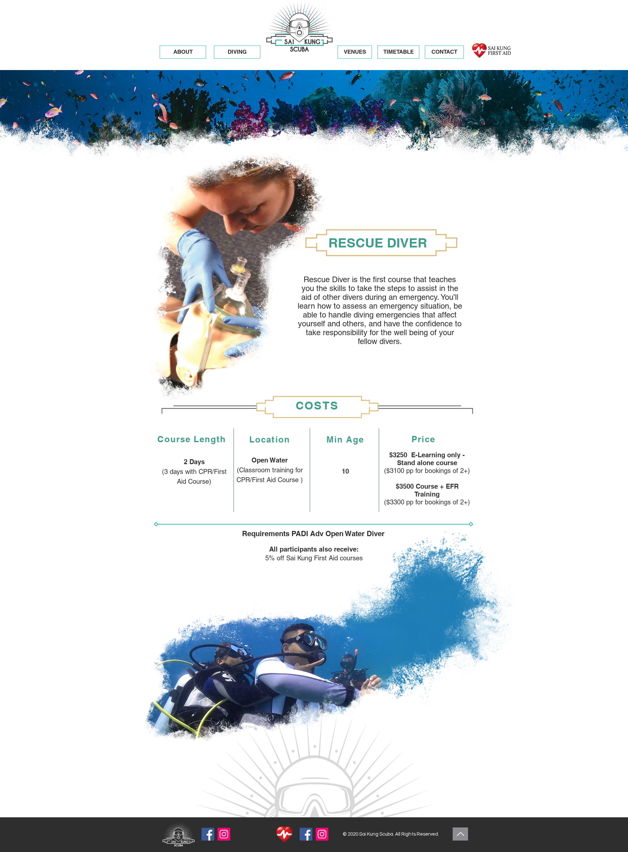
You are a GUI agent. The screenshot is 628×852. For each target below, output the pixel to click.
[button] (237, 52)
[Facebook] (207, 834)
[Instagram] (224, 834)
